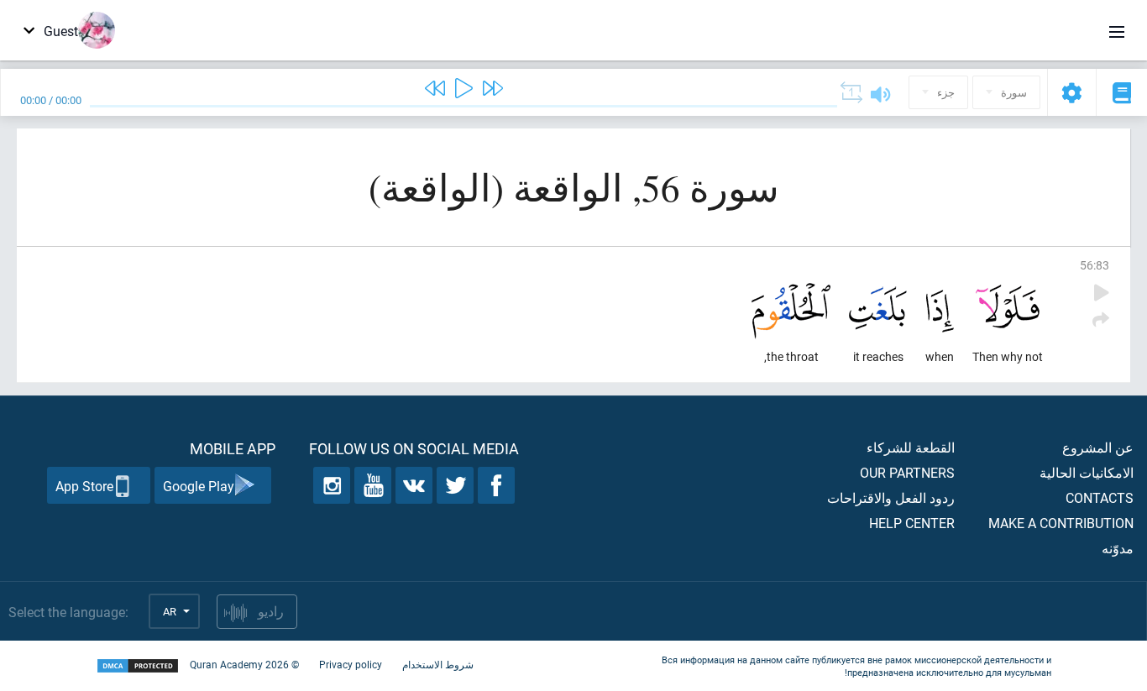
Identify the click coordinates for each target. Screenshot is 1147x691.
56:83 (1094, 265)
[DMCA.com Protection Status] (138, 666)
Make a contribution (1061, 522)
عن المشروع (1098, 447)
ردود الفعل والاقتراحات (891, 497)
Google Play (198, 486)
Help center (912, 522)
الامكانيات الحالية (1087, 472)
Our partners (907, 472)
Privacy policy (350, 664)
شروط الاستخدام (438, 664)
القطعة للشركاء (911, 447)
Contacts (1100, 497)
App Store (84, 486)
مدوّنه (1118, 548)
